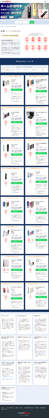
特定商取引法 (43, 407)
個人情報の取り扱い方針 (29, 407)
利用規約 (37, 407)
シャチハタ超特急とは (9, 407)
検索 (32, 22)
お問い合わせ (4, 409)
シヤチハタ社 (7, 42)
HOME (1, 26)
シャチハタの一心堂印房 (24, 415)
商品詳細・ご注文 (16, 89)
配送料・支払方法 (19, 407)
